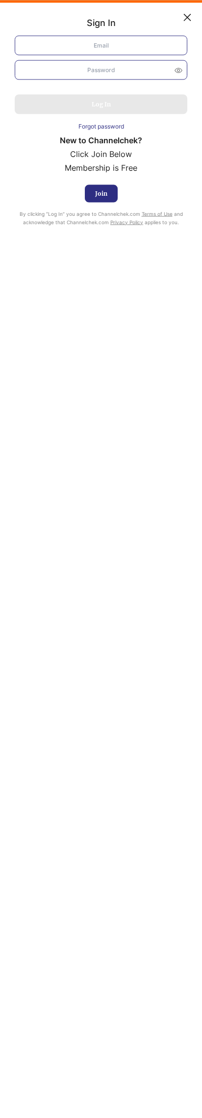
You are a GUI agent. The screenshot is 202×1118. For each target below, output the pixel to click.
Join (101, 193)
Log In (101, 104)
